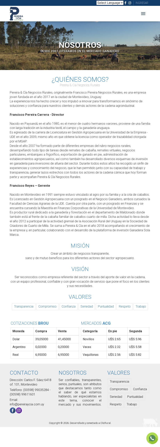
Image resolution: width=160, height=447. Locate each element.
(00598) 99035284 (36, 390)
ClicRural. (105, 423)
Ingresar (142, 2)
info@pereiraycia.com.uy (27, 404)
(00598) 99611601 (22, 394)
